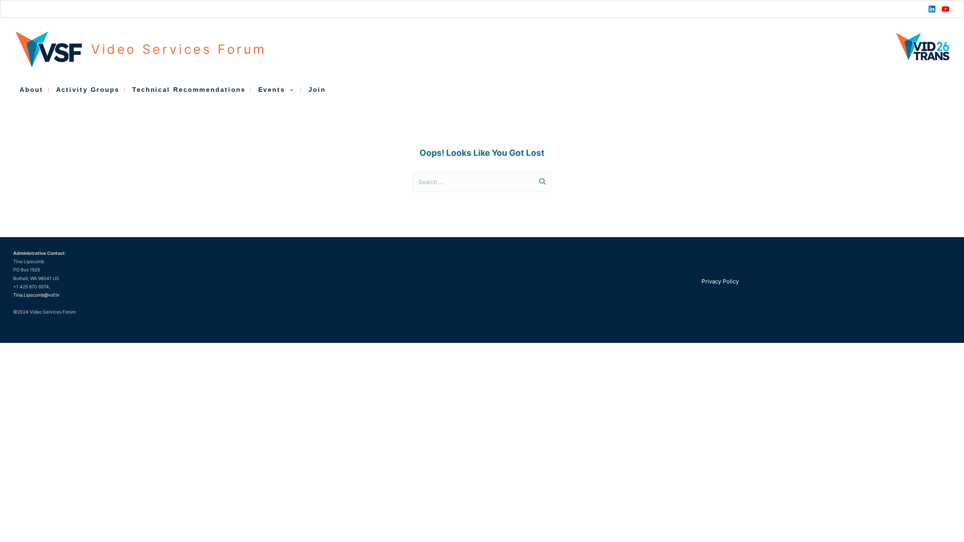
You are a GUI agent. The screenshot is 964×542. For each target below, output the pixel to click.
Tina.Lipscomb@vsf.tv (36, 295)
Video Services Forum (179, 49)
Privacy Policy (720, 281)
